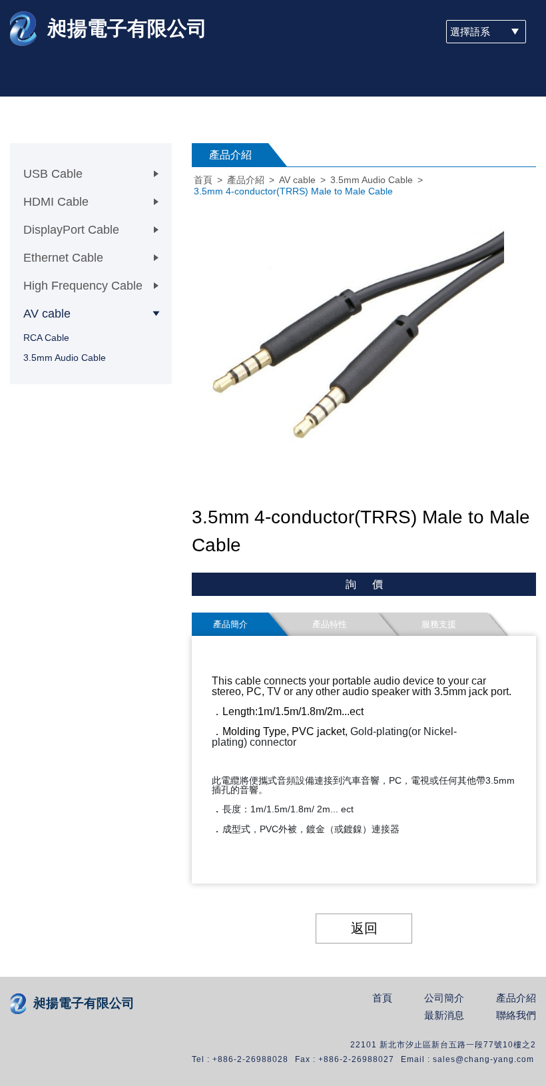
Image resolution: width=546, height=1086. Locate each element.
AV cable (297, 179)
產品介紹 (245, 179)
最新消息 (444, 1015)
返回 (364, 928)
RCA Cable (46, 337)
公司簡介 (444, 998)
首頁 (203, 179)
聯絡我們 (516, 1015)
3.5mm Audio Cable (64, 357)
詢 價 (364, 584)
